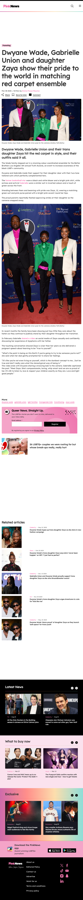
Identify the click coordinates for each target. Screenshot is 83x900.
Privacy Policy (39, 430)
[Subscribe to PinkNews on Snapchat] (67, 876)
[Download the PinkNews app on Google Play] (69, 850)
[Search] (72, 6)
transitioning (59, 402)
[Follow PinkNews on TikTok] (61, 871)
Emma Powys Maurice (31, 91)
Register (55, 424)
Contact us (31, 871)
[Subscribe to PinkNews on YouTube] (67, 871)
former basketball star (15, 180)
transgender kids (46, 402)
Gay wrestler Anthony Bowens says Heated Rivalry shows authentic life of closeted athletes (60, 829)
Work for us (31, 881)
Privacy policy (32, 891)
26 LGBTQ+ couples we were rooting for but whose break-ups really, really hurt (53, 446)
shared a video (28, 338)
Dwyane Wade (7, 402)
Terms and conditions (35, 886)
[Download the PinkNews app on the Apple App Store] (54, 850)
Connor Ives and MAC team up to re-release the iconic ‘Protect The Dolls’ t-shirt (22, 776)
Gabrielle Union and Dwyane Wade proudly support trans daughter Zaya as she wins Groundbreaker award (52, 577)
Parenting (6, 45)
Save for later (21, 95)
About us (30, 862)
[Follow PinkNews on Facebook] (67, 866)
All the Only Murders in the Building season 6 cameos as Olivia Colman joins (23, 721)
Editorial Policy (33, 867)
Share (7, 95)
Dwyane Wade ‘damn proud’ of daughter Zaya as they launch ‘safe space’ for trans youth (54, 623)
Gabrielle (24, 183)
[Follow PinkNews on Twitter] (61, 866)
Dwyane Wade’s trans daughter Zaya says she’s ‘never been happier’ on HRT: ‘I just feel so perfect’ (54, 554)
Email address (20, 420)
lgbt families (33, 402)
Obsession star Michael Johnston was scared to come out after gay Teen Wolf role (61, 722)
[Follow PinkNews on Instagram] (61, 876)
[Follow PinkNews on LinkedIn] (61, 881)
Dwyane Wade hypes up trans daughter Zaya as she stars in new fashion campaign (55, 531)
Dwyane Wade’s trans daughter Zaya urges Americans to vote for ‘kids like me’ (54, 600)
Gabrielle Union (20, 402)
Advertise (30, 876)
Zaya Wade (70, 402)
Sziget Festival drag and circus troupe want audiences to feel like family (22, 828)
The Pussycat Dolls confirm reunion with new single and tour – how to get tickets (61, 775)
